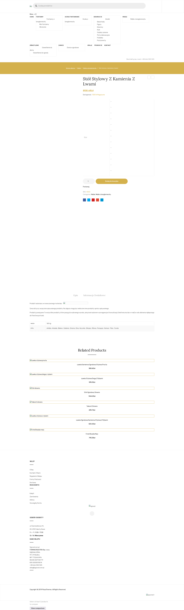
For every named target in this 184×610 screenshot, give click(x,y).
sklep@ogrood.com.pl (37, 568)
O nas (32, 470)
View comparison (37, 608)
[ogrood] (92, 506)
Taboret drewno (92, 406)
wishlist (174, 6)
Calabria (115, 120)
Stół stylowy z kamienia (149, 77)
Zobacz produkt (86, 360)
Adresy (32, 500)
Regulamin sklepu (36, 476)
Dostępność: (87, 95)
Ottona (115, 148)
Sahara (115, 160)
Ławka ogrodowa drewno (152, 77)
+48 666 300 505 (36, 565)
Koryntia (115, 137)
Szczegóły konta (36, 503)
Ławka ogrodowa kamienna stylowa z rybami (92, 420)
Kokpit (32, 493)
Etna (115, 131)
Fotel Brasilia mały (92, 434)
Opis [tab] (75, 295)
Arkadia (115, 108)
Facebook (92, 513)
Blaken (115, 114)
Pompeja (115, 154)
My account (169, 6)
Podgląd (97, 360)
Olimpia (115, 143)
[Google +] (97, 199)
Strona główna (70, 68)
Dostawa (33, 483)
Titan (115, 166)
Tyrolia (115, 171)
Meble (79, 68)
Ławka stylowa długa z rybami (92, 378)
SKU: (84, 192)
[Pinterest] (93, 199)
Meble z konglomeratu (89, 68)
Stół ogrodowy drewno (92, 392)
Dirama (115, 125)
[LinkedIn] (101, 199)
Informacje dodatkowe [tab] (94, 295)
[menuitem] (32, 17)
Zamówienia (34, 497)
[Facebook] (84, 199)
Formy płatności (35, 479)
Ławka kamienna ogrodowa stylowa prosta (92, 365)
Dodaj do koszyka (111, 181)
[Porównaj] (92, 360)
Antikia (115, 102)
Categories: (87, 194)
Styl (85, 137)
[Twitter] (88, 199)
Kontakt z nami (35, 473)
